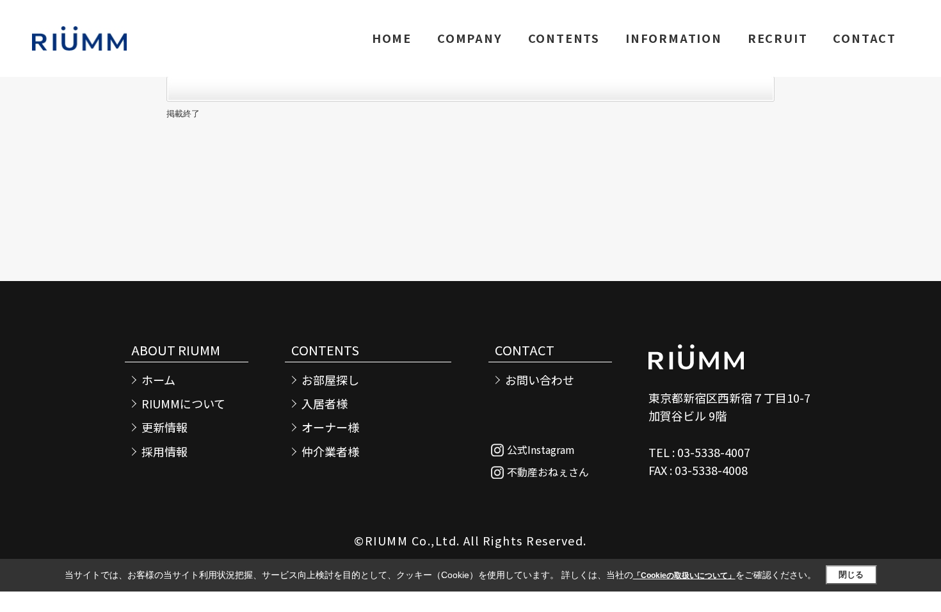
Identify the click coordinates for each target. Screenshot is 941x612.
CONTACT (864, 37)
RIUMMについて (183, 404)
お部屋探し (330, 380)
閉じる (851, 574)
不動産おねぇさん (548, 471)
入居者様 (325, 404)
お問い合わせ (539, 380)
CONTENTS (564, 37)
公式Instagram (541, 449)
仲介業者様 (330, 452)
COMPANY (470, 37)
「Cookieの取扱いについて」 (684, 575)
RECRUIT (778, 37)
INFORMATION (673, 37)
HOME (392, 37)
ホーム (158, 380)
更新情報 (164, 427)
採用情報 (164, 452)
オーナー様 (330, 427)
